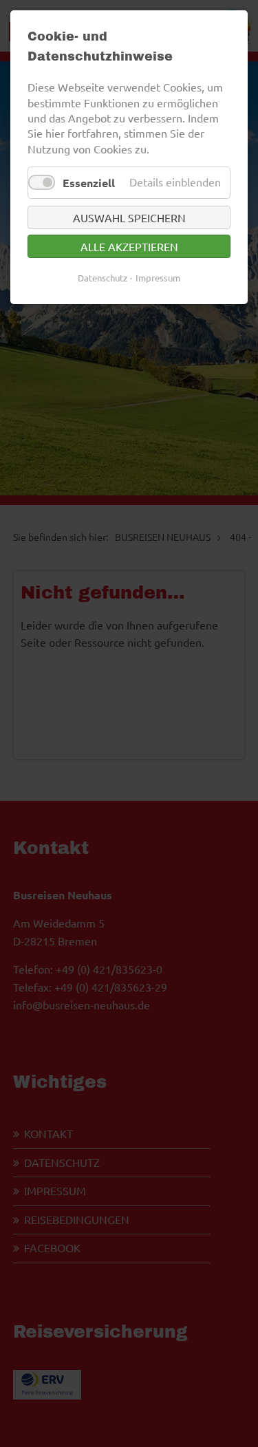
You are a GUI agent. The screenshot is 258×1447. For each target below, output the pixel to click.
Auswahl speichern (129, 217)
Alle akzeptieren (129, 246)
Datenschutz (102, 277)
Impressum (158, 277)
